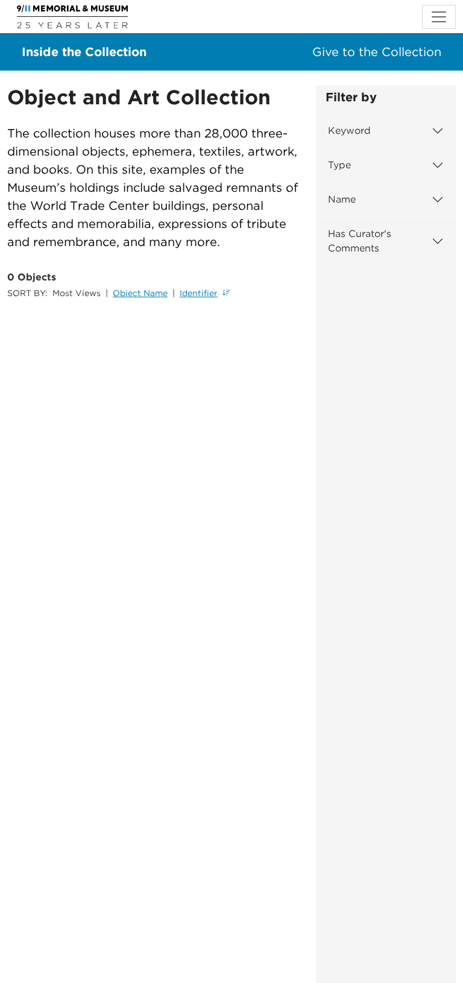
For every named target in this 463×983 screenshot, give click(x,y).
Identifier (199, 293)
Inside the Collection (84, 52)
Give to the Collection (376, 52)
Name (342, 199)
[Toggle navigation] (439, 17)
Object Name (140, 293)
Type (339, 165)
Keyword (349, 130)
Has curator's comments (359, 241)
